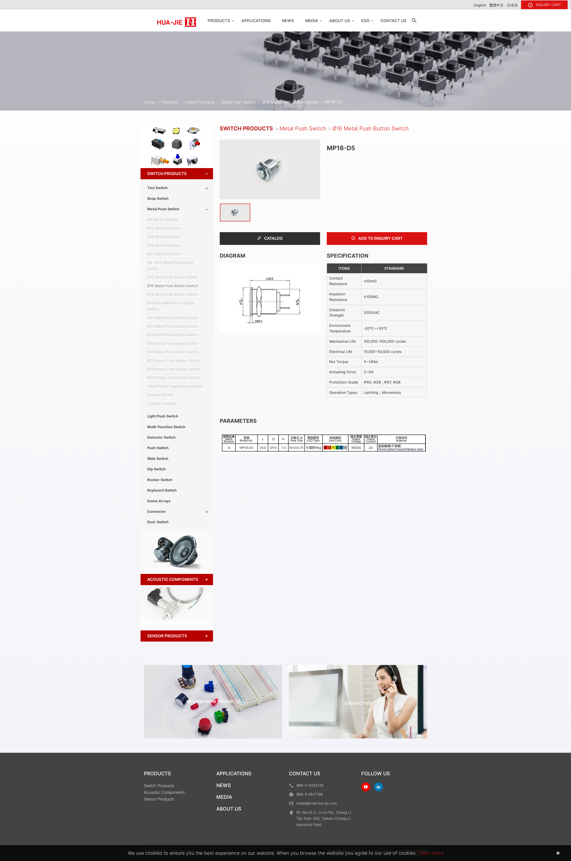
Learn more (430, 853)
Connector (156, 511)
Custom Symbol (160, 394)
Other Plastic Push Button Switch (175, 386)
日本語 (512, 5)
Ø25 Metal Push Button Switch (173, 326)
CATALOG (273, 238)
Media (311, 20)
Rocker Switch (159, 479)
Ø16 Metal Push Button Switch (290, 102)
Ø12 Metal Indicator (163, 228)
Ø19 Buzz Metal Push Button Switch (170, 306)
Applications (256, 20)
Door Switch (158, 522)
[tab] (177, 173)
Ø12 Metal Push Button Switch (172, 277)
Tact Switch (157, 188)
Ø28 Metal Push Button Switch (173, 334)
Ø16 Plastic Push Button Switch (173, 369)
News (288, 20)
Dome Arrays (158, 501)
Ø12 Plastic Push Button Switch (173, 360)
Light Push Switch (162, 416)
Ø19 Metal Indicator (163, 245)
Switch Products (200, 102)
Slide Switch (157, 458)
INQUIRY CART (548, 4)
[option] (270, 169)
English (480, 5)
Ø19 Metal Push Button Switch (172, 294)
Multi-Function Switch (166, 427)
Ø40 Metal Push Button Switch (173, 352)
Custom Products (161, 403)
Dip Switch (156, 469)
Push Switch (158, 448)
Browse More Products (213, 701)
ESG (365, 20)
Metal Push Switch (238, 102)
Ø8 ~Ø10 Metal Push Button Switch (170, 265)
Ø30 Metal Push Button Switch (173, 343)
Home (149, 102)
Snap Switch (158, 198)
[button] (202, 173)
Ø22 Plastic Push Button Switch (173, 377)
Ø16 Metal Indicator (163, 236)
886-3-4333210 (309, 785)
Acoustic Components (172, 579)
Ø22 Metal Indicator (164, 254)
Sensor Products (167, 636)
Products (219, 20)
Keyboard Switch (162, 490)
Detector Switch (161, 437)
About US (339, 20)
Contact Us (394, 20)
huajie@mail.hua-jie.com (316, 803)
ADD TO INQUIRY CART (380, 238)
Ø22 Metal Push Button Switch (173, 317)
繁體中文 (496, 5)
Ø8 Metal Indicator (162, 219)
